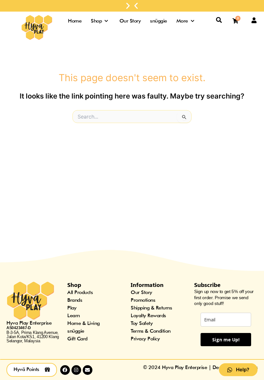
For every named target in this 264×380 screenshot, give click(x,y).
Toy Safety (142, 323)
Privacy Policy (145, 339)
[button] (136, 6)
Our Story (141, 292)
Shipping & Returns (151, 308)
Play (71, 308)
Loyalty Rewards (148, 315)
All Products (80, 292)
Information (147, 285)
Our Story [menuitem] (130, 21)
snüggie (75, 331)
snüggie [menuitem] (158, 21)
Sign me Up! (226, 340)
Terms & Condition (151, 331)
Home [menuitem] (74, 21)
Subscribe (207, 285)
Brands (74, 300)
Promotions (143, 300)
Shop (74, 285)
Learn (73, 315)
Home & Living (83, 323)
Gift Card (77, 339)
